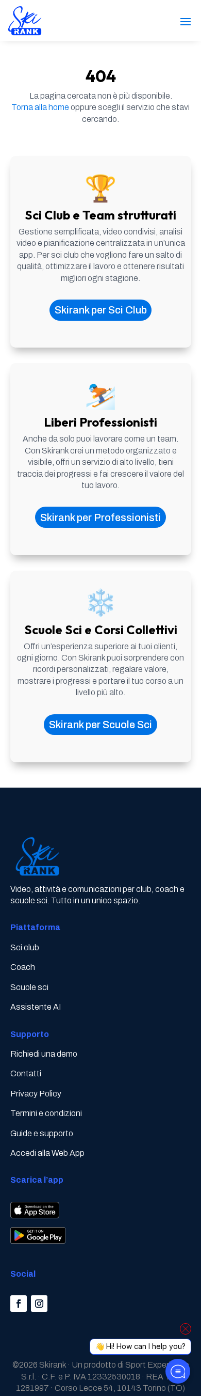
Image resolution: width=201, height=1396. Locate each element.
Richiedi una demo (43, 1053)
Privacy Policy (35, 1093)
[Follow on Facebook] (18, 1303)
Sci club (24, 947)
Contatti (25, 1073)
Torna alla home (40, 107)
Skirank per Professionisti (100, 517)
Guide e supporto (41, 1133)
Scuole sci (29, 987)
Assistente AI (35, 1006)
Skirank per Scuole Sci (100, 724)
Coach (22, 967)
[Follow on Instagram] (39, 1303)
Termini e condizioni (46, 1113)
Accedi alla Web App (47, 1153)
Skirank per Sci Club (101, 310)
